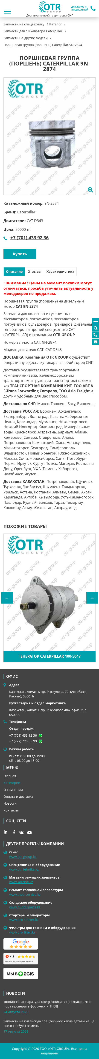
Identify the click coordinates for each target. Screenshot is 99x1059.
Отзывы (34, 271)
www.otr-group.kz (22, 857)
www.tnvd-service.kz (25, 894)
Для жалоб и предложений (79, 8)
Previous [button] (7, 598)
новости (15, 993)
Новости (10, 803)
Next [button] (92, 598)
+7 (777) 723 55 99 (23, 741)
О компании (13, 789)
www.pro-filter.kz (22, 932)
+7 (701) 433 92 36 (29, 237)
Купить (20, 253)
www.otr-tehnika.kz (24, 869)
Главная (9, 776)
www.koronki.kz (21, 882)
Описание (14, 271)
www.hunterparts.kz (24, 907)
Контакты (11, 810)
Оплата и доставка (18, 796)
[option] (49, 136)
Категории (11, 783)
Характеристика (60, 271)
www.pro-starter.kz (23, 919)
